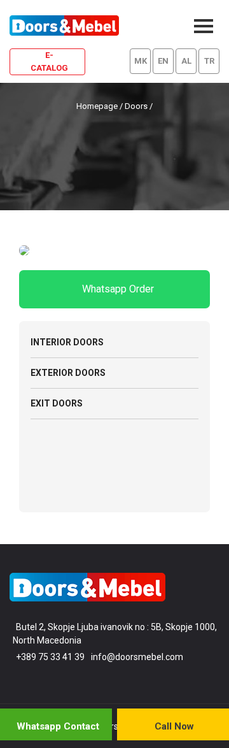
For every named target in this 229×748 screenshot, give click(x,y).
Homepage (97, 106)
